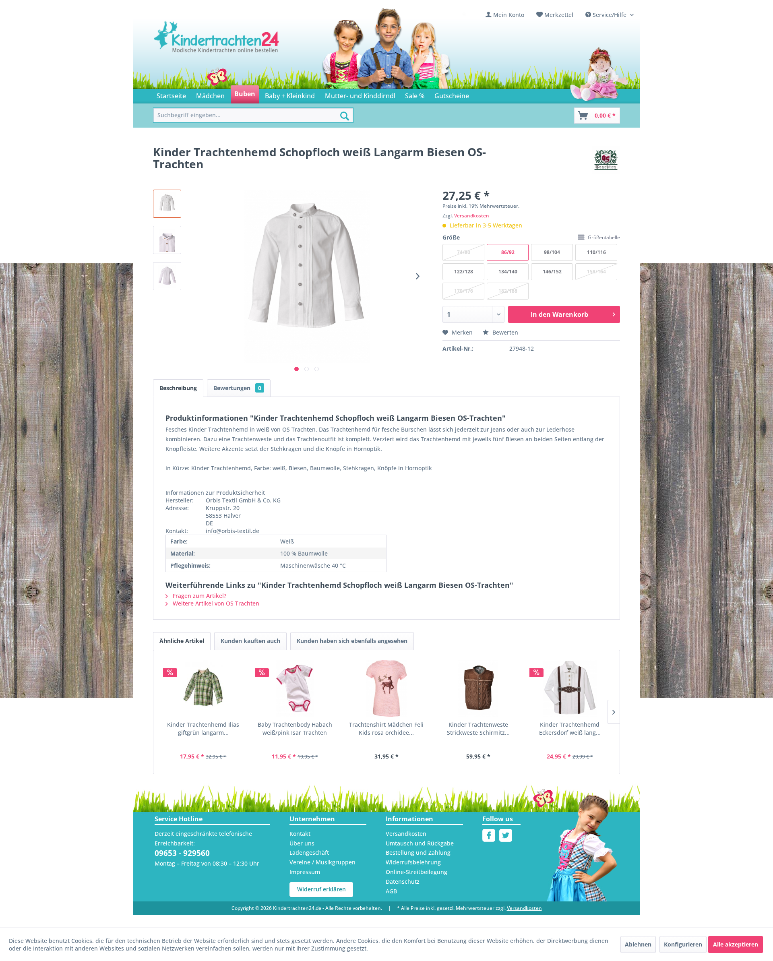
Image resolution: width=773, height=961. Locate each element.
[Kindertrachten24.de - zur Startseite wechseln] (217, 45)
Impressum (304, 872)
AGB (391, 891)
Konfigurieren (683, 944)
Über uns (301, 843)
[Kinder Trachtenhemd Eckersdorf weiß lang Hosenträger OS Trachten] (570, 688)
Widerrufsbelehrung (413, 862)
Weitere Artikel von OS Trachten (215, 603)
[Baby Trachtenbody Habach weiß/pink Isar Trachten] (295, 688)
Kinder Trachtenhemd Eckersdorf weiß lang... (570, 728)
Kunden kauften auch (250, 641)
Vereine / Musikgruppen (322, 862)
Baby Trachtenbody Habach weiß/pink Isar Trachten (295, 728)
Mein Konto (508, 15)
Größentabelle (604, 237)
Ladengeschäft (309, 852)
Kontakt (299, 833)
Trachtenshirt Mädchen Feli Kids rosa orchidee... (386, 728)
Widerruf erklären (321, 889)
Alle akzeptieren (735, 944)
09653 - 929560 (182, 853)
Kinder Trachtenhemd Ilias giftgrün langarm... (203, 728)
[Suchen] (344, 116)
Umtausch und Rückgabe (420, 843)
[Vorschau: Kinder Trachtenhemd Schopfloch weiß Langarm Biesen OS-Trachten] (167, 204)
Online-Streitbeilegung (416, 872)
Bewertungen (237, 388)
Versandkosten (471, 215)
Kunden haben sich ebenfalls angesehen (352, 641)
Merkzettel (558, 15)
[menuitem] (505, 15)
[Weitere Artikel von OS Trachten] (606, 160)
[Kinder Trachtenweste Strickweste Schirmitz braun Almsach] (478, 688)
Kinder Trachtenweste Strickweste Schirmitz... (478, 728)
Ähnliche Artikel (181, 641)
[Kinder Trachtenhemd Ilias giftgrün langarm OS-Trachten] (203, 688)
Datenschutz (403, 881)
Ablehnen (638, 944)
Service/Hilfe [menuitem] (609, 15)
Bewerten (504, 332)
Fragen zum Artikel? (198, 595)
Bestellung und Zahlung (418, 852)
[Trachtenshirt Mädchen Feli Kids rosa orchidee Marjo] (386, 688)
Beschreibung (178, 388)
